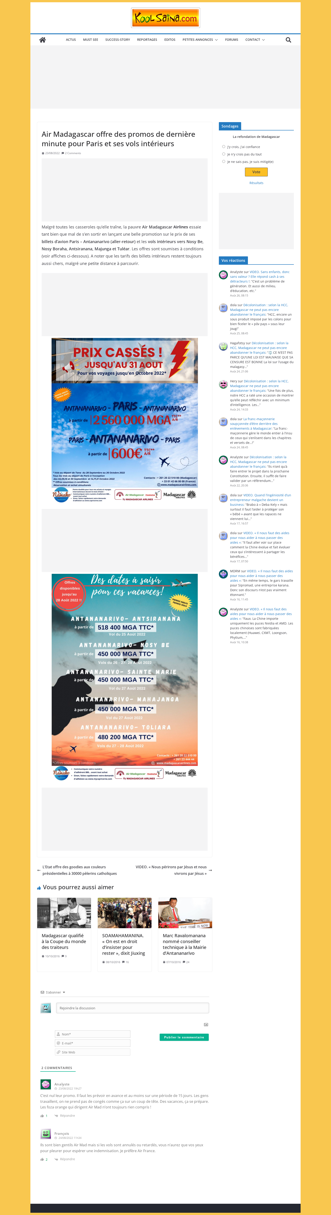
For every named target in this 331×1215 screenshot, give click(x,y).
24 (187, 962)
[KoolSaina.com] (42, 39)
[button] (215, 39)
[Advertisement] (165, 77)
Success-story (117, 39)
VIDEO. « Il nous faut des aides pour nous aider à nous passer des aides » (259, 538)
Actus (71, 39)
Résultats (256, 183)
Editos (169, 39)
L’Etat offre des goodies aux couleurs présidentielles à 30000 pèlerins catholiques (80, 870)
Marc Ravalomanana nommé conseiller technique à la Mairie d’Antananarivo (184, 944)
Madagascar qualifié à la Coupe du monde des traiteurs (64, 941)
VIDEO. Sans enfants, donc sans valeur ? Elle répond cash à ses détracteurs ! (260, 276)
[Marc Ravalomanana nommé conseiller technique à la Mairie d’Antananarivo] (185, 913)
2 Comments (73, 153)
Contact (252, 39)
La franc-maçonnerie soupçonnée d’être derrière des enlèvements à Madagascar (254, 424)
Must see (90, 39)
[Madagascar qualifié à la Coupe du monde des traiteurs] (64, 913)
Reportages (147, 39)
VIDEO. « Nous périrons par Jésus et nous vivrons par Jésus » (171, 870)
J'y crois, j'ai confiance (243, 147)
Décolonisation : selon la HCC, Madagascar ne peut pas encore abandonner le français (259, 310)
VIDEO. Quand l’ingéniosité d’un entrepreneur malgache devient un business (260, 500)
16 (127, 962)
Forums (231, 39)
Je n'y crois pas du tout (244, 154)
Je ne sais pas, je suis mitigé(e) (250, 162)
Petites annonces (198, 39)
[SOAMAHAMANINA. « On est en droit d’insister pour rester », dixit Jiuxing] (125, 913)
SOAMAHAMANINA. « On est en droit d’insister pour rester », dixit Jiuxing (123, 944)
